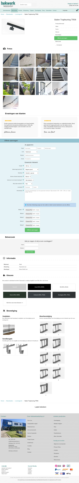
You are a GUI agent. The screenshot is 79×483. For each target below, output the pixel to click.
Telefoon (22, 155)
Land (23, 151)
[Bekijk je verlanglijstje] (73, 10)
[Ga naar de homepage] (1, 10)
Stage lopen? (4, 473)
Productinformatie (59, 23)
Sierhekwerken (6, 10)
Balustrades (14, 10)
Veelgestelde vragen (32, 423)
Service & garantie (31, 433)
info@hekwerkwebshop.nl (14, 441)
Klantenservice (31, 426)
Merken (29, 436)
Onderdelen (49, 10)
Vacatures (4, 470)
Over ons (29, 420)
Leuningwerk (18, 14)
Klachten (56, 456)
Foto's (56, 29)
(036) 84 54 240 (73, 5)
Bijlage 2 (22, 213)
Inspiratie (64, 10)
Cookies (56, 450)
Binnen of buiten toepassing (16, 176)
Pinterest (30, 473)
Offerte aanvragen (62, 38)
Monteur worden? (5, 472)
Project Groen (30, 439)
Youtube (29, 469)
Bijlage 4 (22, 221)
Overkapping (38, 10)
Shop (43, 10)
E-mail (22, 158)
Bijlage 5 (22, 225)
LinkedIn (29, 472)
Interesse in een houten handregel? (14, 180)
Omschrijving (19, 190)
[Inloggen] (69, 10)
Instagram (30, 470)
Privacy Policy (57, 447)
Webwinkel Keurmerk (42, 479)
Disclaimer (56, 453)
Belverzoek (58, 41)
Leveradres (20, 187)
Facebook (30, 468)
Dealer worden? (5, 469)
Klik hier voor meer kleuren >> (15, 302)
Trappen (32, 10)
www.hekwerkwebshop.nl (31, 479)
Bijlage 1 (20, 209)
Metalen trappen (58, 423)
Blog (28, 449)
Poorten (20, 10)
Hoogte (20, 165)
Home (2, 14)
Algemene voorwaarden (59, 443)
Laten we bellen (29, 251)
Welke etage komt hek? (17, 169)
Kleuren (57, 32)
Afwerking (20, 173)
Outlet (55, 430)
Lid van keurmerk (31, 430)
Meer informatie (58, 436)
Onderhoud (30, 442)
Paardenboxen (57, 433)
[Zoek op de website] (34, 4)
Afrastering (26, 10)
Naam (22, 148)
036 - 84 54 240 (12, 439)
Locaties (29, 445)
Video (56, 26)
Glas (55, 426)
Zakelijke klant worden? (6, 468)
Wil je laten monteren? (17, 183)
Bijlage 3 (22, 217)
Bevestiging (58, 34)
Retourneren (57, 459)
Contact (54, 10)
